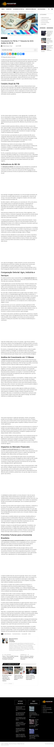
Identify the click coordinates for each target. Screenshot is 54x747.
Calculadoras (41, 9)
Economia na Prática (18, 9)
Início (3, 9)
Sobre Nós (9, 9)
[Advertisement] (36, 4)
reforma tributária (27, 587)
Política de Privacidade (47, 709)
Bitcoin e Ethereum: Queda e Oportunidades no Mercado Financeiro (27, 658)
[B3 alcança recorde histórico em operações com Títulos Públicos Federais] (7, 670)
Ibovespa (7, 463)
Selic (36, 465)
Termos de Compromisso (48, 712)
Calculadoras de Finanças (46, 19)
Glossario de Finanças (47, 707)
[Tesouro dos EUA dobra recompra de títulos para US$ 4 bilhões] (19, 670)
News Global (5, 667)
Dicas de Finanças (44, 20)
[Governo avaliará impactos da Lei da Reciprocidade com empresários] (31, 670)
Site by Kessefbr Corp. (49, 743)
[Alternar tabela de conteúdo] (34, 50)
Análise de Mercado (31, 9)
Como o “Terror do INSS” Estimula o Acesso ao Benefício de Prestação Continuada (10, 658)
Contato (44, 706)
